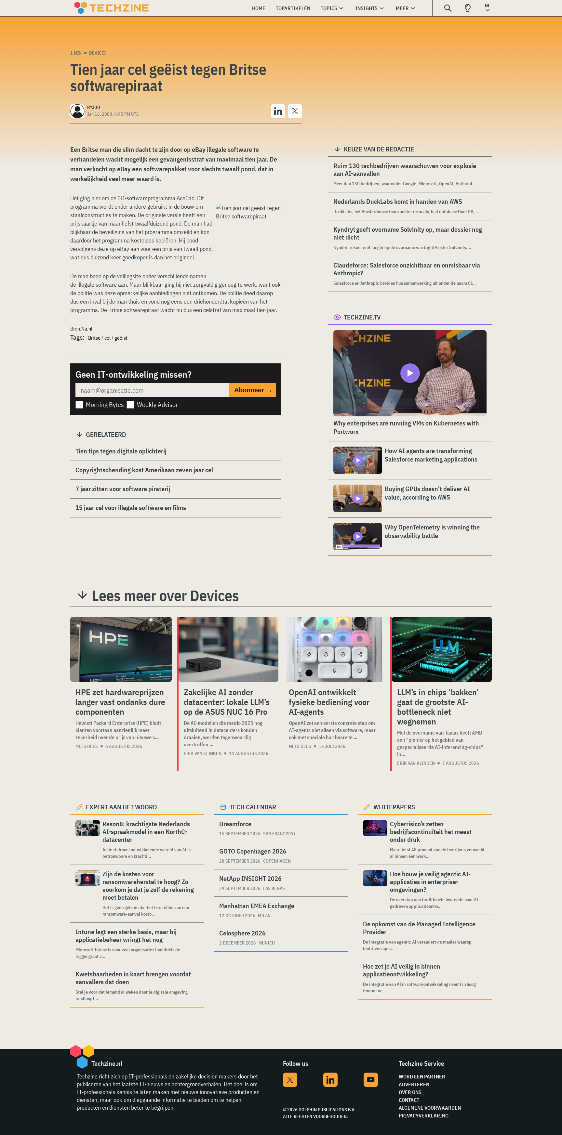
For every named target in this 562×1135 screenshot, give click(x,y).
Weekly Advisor (157, 404)
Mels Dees (86, 746)
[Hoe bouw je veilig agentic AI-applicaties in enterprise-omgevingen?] (375, 889)
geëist (120, 337)
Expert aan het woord (121, 806)
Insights (366, 8)
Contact (409, 1100)
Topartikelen (293, 8)
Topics (329, 8)
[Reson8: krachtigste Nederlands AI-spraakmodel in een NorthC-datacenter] (87, 839)
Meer (402, 8)
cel (107, 337)
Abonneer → (253, 390)
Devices (98, 53)
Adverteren (414, 1084)
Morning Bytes (105, 404)
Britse (94, 337)
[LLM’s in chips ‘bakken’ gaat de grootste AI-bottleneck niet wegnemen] (442, 649)
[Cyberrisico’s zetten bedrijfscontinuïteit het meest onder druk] (375, 839)
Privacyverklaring (423, 1115)
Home (258, 8)
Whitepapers (394, 806)
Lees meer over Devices (165, 595)
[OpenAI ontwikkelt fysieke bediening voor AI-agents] (334, 649)
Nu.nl (86, 328)
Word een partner (422, 1076)
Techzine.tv (362, 317)
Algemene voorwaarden (430, 1107)
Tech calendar (253, 806)
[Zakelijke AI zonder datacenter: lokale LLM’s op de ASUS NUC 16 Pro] (228, 649)
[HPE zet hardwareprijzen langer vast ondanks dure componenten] (121, 649)
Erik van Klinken (202, 753)
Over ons (410, 1092)
